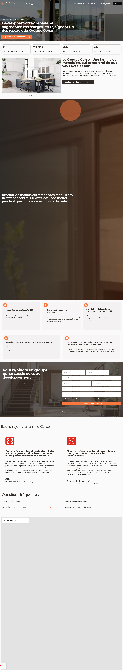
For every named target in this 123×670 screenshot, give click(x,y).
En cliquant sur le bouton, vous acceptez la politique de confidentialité (89, 399)
